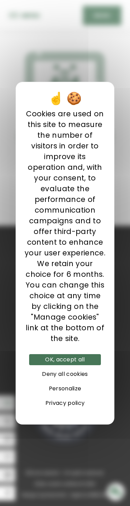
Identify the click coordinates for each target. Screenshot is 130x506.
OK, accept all (65, 359)
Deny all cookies (65, 374)
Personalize (65, 388)
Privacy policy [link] (65, 403)
